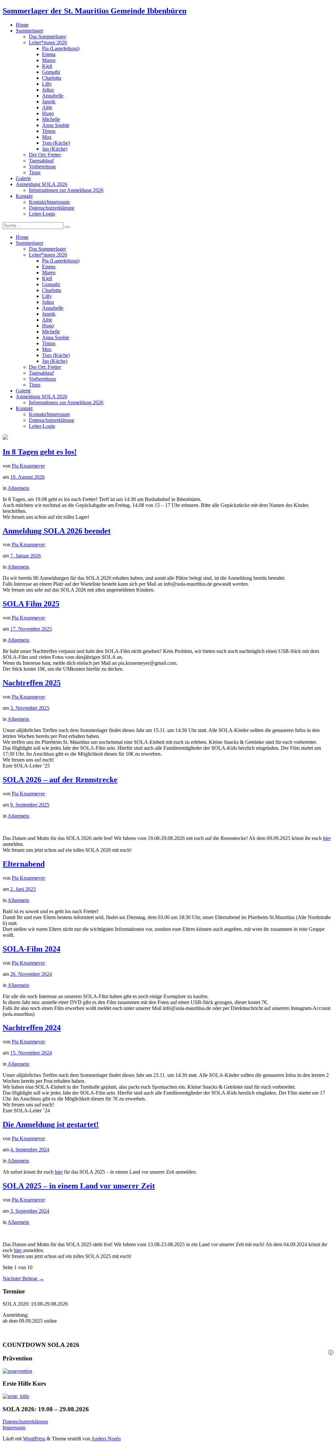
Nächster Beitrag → (23, 1278)
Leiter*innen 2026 (48, 42)
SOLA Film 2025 (31, 603)
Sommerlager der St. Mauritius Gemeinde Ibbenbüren (94, 11)
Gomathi (51, 72)
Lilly (47, 84)
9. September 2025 (29, 804)
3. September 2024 (29, 1211)
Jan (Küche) (54, 149)
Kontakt (24, 196)
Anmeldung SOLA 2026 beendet (57, 531)
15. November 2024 (31, 1053)
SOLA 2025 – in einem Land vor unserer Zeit (79, 1186)
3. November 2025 (29, 708)
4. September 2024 (29, 1149)
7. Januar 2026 (25, 555)
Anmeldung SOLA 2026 (41, 184)
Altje (47, 107)
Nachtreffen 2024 (32, 1027)
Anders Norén (106, 1438)
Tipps (34, 172)
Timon (48, 131)
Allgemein (18, 488)
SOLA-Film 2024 (31, 949)
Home (22, 25)
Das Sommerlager (47, 36)
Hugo (48, 113)
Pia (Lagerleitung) (60, 48)
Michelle (51, 119)
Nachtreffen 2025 (32, 683)
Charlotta (51, 78)
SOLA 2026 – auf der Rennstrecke (60, 779)
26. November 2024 (31, 974)
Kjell (47, 66)
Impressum (14, 1427)
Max (47, 137)
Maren (48, 60)
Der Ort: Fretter (45, 154)
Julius (48, 90)
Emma (48, 54)
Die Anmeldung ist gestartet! (51, 1124)
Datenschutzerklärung (51, 208)
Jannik (48, 101)
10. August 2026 (27, 477)
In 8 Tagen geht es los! (40, 452)
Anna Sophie (55, 125)
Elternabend (24, 864)
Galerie (23, 178)
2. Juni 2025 (23, 889)
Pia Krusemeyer (28, 466)
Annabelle (52, 95)
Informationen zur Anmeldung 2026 (66, 190)
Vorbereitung (42, 166)
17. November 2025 (31, 629)
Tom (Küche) (56, 143)
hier (327, 838)
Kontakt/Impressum (49, 202)
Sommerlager (29, 30)
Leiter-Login (42, 214)
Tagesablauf (41, 160)
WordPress (34, 1438)
